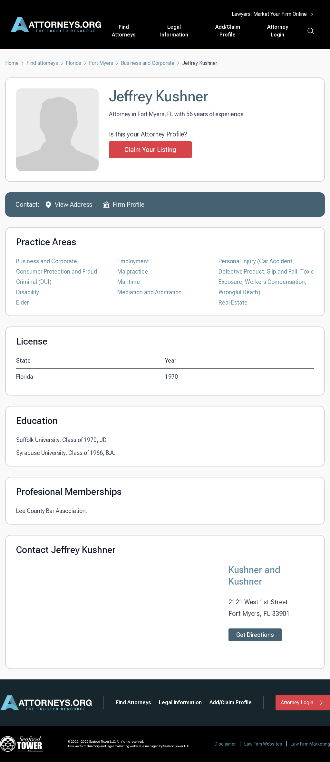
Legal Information (174, 31)
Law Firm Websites (263, 744)
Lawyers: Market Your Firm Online (269, 14)
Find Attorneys (124, 31)
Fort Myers (101, 63)
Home (12, 63)
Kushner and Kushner (254, 575)
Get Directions (255, 634)
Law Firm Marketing (310, 744)
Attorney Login (277, 31)
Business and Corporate (147, 63)
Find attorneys (42, 63)
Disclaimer (225, 744)
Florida (73, 63)
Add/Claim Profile (227, 31)
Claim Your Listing (150, 150)
